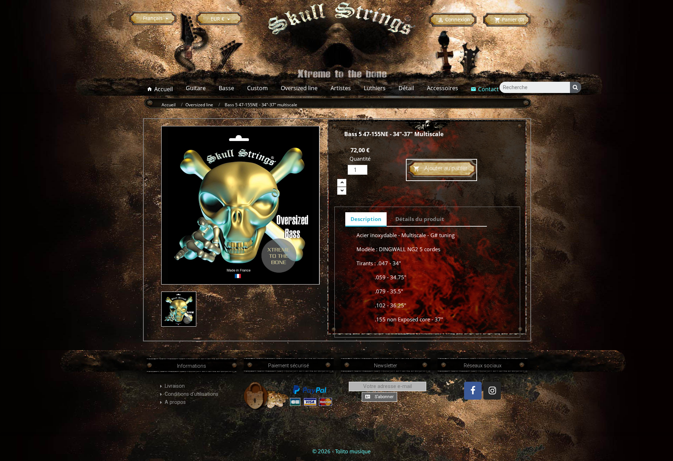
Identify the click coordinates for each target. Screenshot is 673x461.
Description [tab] (366, 218)
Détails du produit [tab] (419, 218)
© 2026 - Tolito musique (341, 451)
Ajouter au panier (440, 168)
